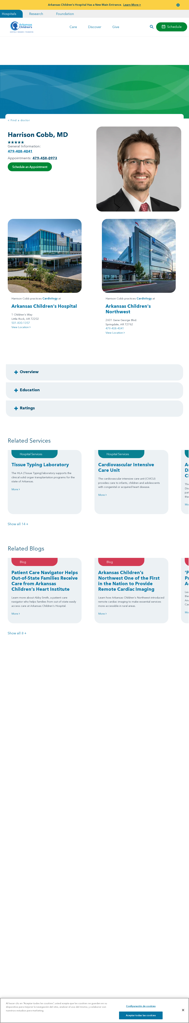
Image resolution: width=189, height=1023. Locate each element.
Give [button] (115, 27)
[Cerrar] (183, 1010)
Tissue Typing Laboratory (40, 464)
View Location (20, 327)
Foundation (65, 14)
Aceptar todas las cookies (141, 1015)
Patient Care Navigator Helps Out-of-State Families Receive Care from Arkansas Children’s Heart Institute (44, 581)
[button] (178, 5)
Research (36, 14)
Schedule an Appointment (29, 167)
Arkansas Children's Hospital (44, 306)
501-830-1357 (20, 323)
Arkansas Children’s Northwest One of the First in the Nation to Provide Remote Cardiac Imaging (129, 581)
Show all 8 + (17, 633)
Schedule (174, 27)
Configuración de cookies (141, 1006)
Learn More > (132, 4)
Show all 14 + (18, 524)
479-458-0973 (44, 158)
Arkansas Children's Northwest (128, 308)
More (15, 489)
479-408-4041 (20, 151)
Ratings (27, 407)
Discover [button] (94, 27)
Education (30, 389)
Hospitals (9, 14)
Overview (29, 371)
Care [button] (73, 27)
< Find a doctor (19, 120)
